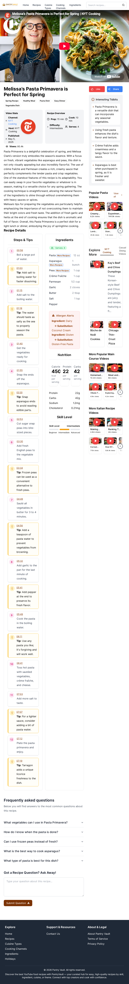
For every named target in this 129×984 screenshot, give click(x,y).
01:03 (19, 268)
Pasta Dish (45, 101)
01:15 (19, 290)
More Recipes (63, 255)
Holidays (10, 958)
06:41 (20, 663)
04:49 (20, 499)
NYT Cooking (107, 251)
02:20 (19, 392)
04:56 (20, 525)
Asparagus (55, 262)
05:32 (20, 561)
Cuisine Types (13, 943)
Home (26, 5)
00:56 (20, 250)
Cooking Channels (16, 948)
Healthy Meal (29, 101)
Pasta (59, 255)
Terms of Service (98, 938)
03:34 (20, 468)
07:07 (19, 712)
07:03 (20, 694)
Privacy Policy (96, 943)
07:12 (19, 738)
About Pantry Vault (99, 933)
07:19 (19, 760)
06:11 (19, 636)
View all (116, 195)
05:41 (19, 587)
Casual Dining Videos (122, 250)
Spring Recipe (12, 101)
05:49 (20, 614)
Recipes (37, 5)
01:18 (19, 308)
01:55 (20, 370)
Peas (59, 270)
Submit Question (16, 903)
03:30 (20, 441)
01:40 (20, 343)
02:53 (20, 419)
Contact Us (53, 933)
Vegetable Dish (13, 105)
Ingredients (75, 5)
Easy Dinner (59, 101)
